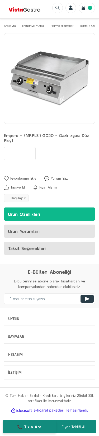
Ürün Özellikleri (24, 214)
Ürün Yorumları (24, 231)
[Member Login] (70, 8)
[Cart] (87, 8)
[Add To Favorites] (20, 178)
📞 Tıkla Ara (29, 426)
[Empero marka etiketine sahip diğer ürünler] (20, 153)
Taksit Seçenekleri (27, 248)
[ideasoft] (21, 410)
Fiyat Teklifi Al (73, 427)
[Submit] (87, 299)
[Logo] (24, 9)
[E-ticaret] (49, 410)
